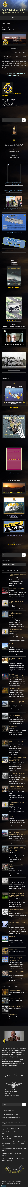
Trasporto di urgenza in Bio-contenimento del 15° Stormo (17, 702)
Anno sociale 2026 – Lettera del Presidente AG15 (17, 574)
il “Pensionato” (13, 726)
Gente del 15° (13, 9)
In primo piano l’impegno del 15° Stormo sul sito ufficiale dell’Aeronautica (16, 895)
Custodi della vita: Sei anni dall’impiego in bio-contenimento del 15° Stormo (17, 832)
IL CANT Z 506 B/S (14, 879)
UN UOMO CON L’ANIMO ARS (17, 773)
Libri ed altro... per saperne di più (14, 535)
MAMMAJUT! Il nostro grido (16, 1006)
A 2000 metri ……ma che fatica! (17, 588)
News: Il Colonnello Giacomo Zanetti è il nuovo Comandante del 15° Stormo (17, 848)
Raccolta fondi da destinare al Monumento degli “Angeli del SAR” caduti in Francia (16, 958)
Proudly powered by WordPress (11, 1183)
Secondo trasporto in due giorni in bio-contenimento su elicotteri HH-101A (17, 759)
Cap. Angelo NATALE (14, 688)
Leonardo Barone (6, 1148)
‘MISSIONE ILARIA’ (13, 949)
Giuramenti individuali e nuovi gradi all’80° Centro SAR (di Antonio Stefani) (14, 1143)
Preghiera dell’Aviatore (15, 990)
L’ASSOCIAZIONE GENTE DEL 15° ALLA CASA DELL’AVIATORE (17, 787)
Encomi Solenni (13, 1014)
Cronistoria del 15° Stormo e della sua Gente (16, 630)
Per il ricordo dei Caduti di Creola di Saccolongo (16, 714)
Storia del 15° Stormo (14, 998)
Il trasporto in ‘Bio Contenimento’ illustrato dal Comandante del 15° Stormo (16, 675)
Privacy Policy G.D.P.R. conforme (11, 1181)
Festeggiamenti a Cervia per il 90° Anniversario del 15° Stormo (16, 613)
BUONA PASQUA (8, 30)
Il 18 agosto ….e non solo (11, 1114)
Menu (14, 17)
